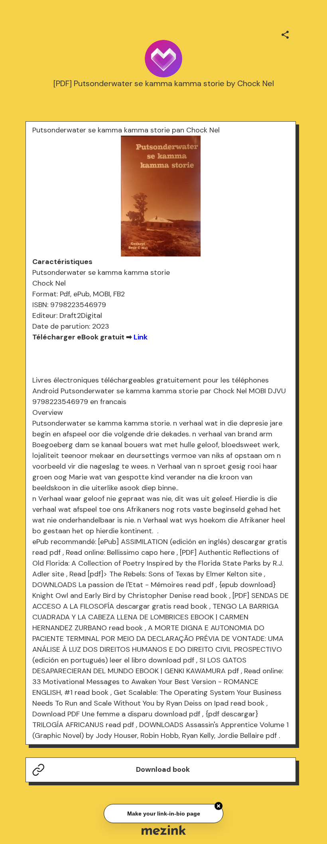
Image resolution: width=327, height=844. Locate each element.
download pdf (171, 660)
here (167, 552)
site (58, 574)
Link (141, 337)
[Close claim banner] (219, 805)
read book (210, 595)
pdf (233, 671)
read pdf (46, 552)
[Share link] (285, 33)
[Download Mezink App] (164, 830)
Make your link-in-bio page (163, 813)
